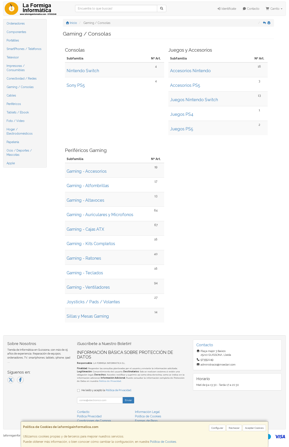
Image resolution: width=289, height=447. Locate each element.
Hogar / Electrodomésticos (20, 131)
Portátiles (13, 40)
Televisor (13, 57)
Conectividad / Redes (22, 78)
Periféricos (14, 104)
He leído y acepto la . (106, 390)
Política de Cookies (163, 441)
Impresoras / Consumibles (16, 68)
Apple (11, 163)
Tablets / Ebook (18, 112)
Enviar (128, 400)
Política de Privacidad (110, 381)
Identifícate (228, 8)
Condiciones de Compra (94, 420)
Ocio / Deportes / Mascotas (19, 152)
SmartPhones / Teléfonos (24, 49)
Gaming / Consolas (20, 87)
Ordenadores (16, 23)
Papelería (13, 142)
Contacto (252, 8)
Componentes (16, 32)
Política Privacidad (89, 416)
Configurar (217, 427)
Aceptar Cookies (254, 427)
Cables (11, 95)
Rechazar (234, 427)
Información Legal (147, 412)
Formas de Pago (146, 420)
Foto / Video (16, 121)
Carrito (275, 8)
